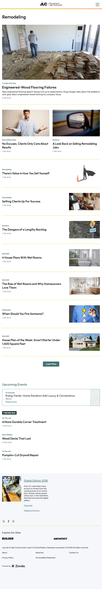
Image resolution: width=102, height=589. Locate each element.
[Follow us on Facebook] (8, 521)
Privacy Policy (7, 558)
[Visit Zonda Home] (14, 566)
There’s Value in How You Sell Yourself (25, 173)
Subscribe (28, 505)
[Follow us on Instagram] (13, 521)
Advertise (40, 553)
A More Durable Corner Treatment (24, 422)
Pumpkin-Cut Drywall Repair (20, 455)
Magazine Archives (32, 510)
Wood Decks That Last (16, 438)
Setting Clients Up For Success (21, 201)
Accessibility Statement (45, 558)
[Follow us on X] (3, 521)
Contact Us (73, 553)
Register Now (11, 402)
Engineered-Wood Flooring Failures (29, 87)
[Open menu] (97, 4)
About (4, 553)
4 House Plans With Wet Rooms (22, 257)
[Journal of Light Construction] (51, 4)
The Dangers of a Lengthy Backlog (24, 229)
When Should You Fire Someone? (23, 314)
